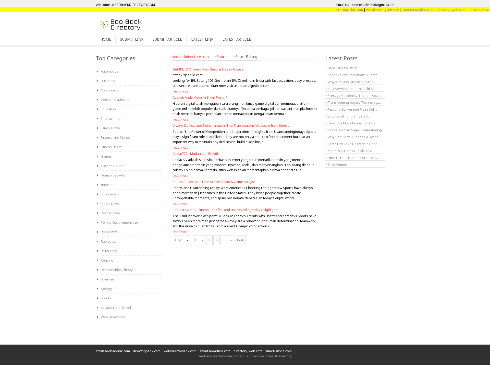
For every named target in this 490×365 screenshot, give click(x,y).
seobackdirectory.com (190, 56)
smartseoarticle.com (412, 9)
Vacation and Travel (116, 307)
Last (240, 240)
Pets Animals (110, 213)
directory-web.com (445, 9)
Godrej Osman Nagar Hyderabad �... (355, 130)
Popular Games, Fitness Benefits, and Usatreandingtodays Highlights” (226, 209)
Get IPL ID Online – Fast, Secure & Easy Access (208, 69)
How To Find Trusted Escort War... (352, 157)
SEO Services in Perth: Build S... (351, 88)
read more (181, 91)
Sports (106, 298)
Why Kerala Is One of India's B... (352, 81)
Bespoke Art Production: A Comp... (353, 75)
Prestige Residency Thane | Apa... (353, 95)
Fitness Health (111, 147)
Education (108, 109)
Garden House (112, 165)
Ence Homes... (338, 164)
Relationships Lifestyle (118, 269)
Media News (110, 203)
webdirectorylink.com (376, 9)
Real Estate (109, 232)
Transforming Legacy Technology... (354, 102)
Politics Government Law (120, 222)
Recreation (109, 241)
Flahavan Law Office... (343, 68)
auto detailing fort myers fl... (349, 116)
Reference (109, 251)
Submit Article (167, 39)
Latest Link (202, 39)
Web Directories (113, 317)
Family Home (110, 128)
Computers (109, 90)
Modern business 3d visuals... (350, 150)
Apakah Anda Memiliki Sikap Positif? (200, 97)
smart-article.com (278, 351)
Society (106, 288)
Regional (107, 260)
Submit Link (131, 39)
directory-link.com (343, 9)
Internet (107, 184)
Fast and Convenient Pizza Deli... (352, 109)
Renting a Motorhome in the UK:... (353, 123)
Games (106, 156)
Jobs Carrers (110, 194)
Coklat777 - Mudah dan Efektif (195, 153)
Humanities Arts (113, 175)
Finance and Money (116, 137)
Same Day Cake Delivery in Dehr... (353, 144)
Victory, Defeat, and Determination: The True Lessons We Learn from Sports (231, 125)
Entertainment (111, 118)
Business (108, 80)
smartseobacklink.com (113, 351)
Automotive (109, 71)
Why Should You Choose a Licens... (354, 137)
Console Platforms (115, 99)
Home (105, 39)
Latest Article (237, 39)
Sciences (108, 279)
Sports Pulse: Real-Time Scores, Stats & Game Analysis (214, 181)
